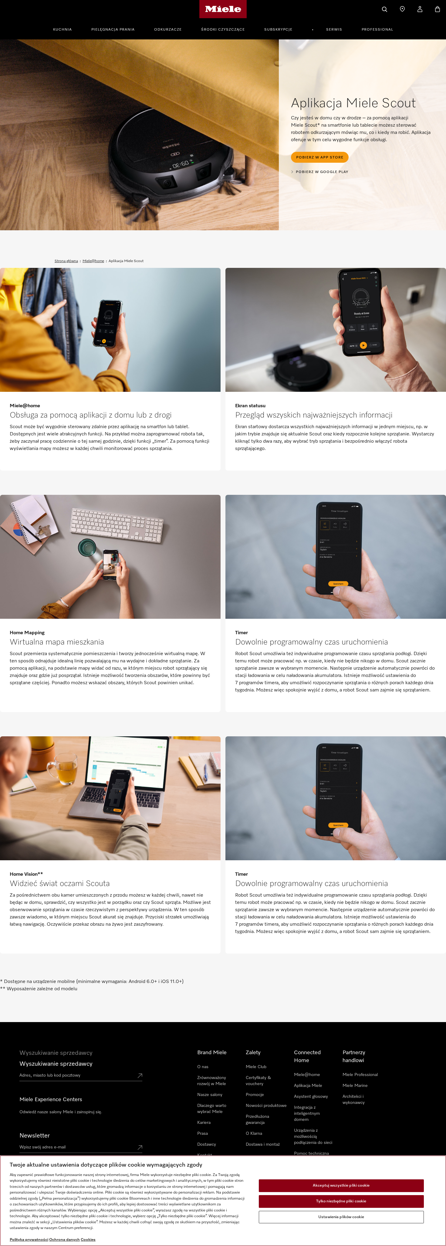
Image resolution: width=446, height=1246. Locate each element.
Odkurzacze (168, 30)
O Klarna (254, 1133)
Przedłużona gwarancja (257, 1119)
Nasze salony (209, 1095)
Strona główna (66, 261)
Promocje (255, 1095)
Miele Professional (360, 1075)
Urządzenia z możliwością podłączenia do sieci (313, 1136)
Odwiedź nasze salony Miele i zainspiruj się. (60, 1112)
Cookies (88, 1240)
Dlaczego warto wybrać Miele (211, 1109)
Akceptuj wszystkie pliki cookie (341, 1186)
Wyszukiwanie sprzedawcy (56, 1064)
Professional (377, 30)
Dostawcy (206, 1144)
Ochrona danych (64, 1240)
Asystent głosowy (311, 1096)
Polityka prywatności (29, 1240)
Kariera (204, 1123)
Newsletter (34, 1136)
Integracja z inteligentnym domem (307, 1113)
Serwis (334, 30)
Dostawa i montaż (263, 1144)
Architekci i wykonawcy (354, 1099)
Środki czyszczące (223, 30)
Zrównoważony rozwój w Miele (211, 1081)
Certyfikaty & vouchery (258, 1081)
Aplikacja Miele (308, 1086)
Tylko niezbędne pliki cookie (341, 1201)
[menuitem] (66, 28)
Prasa (202, 1133)
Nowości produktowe (266, 1106)
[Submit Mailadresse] (139, 1148)
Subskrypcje (278, 30)
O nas (202, 1067)
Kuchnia (62, 30)
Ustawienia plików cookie (341, 1217)
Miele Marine (355, 1086)
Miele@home (93, 261)
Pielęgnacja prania (113, 30)
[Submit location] (139, 1076)
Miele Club (256, 1067)
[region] (223, 1200)
